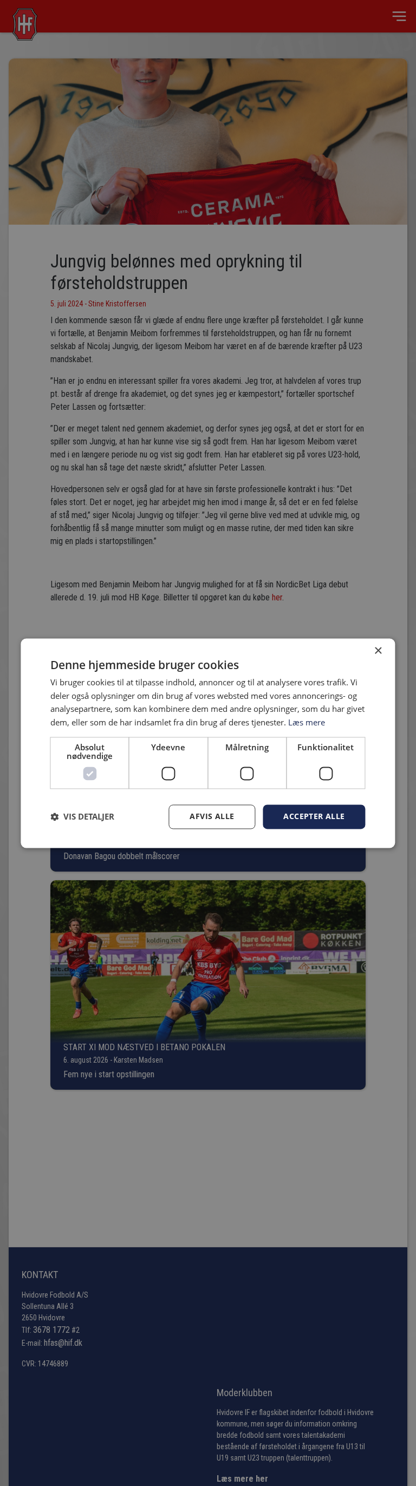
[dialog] (208, 743)
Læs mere (306, 722)
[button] (82, 817)
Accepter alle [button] (313, 816)
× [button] (378, 651)
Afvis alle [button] (212, 816)
